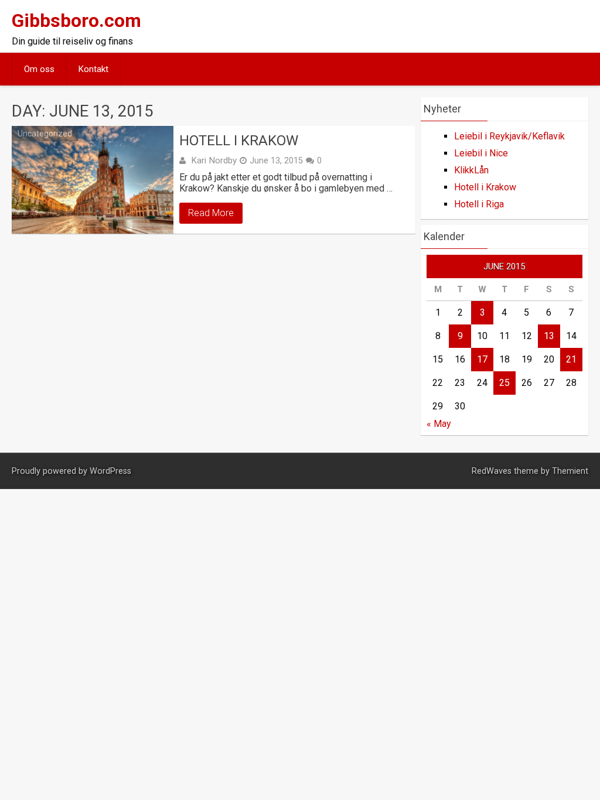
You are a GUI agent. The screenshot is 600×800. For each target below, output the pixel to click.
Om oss (39, 69)
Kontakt (93, 69)
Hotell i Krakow (238, 140)
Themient (570, 471)
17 (482, 359)
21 (571, 359)
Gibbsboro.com (76, 20)
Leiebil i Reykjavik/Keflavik (509, 136)
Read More (211, 212)
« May (439, 423)
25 (504, 382)
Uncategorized (45, 133)
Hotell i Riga (479, 204)
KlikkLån (471, 170)
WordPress (110, 471)
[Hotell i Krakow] (92, 180)
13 (549, 335)
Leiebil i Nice (481, 153)
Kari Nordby (214, 160)
